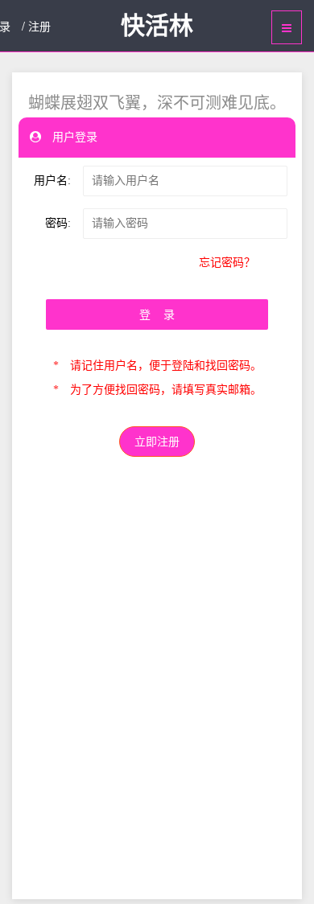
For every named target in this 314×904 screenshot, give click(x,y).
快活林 (157, 25)
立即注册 (157, 442)
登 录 (157, 315)
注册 (39, 26)
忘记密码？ (227, 263)
